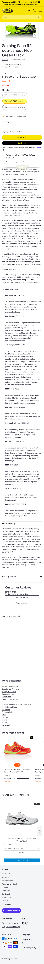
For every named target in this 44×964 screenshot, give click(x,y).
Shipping (5, 132)
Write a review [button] (22, 597)
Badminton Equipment (11, 686)
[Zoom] (35, 35)
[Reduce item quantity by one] (4, 126)
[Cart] (35, 10)
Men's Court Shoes (9, 707)
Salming (5, 717)
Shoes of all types (9, 720)
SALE (4, 715)
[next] (39, 831)
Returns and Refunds (9, 884)
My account (6, 904)
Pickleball (6, 709)
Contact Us (6, 874)
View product (22, 860)
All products (6, 897)
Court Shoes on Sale (10, 699)
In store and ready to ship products (16, 704)
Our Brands (6, 894)
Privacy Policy (7, 881)
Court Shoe (6, 697)
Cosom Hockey (8, 694)
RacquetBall (7, 712)
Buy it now (22, 143)
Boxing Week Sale (9, 691)
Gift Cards (6, 891)
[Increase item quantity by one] (13, 126)
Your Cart (5, 901)
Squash (5, 722)
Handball (5, 702)
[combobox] (22, 17)
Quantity (5, 122)
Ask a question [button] (22, 603)
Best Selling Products (10, 689)
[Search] (39, 17)
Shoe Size (7, 845)
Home (4, 40)
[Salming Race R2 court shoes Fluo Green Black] (17, 644)
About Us (5, 877)
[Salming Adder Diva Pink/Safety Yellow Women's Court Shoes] (17, 760)
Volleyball (6, 725)
